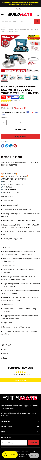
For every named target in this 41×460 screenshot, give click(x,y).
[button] (6, 101)
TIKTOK (32, 451)
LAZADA (17, 451)
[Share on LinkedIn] (11, 146)
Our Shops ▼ (20, 9)
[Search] (37, 21)
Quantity (4, 118)
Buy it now (20, 136)
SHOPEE (25, 451)
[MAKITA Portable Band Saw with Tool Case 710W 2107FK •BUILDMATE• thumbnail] (4, 77)
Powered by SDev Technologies (26, 455)
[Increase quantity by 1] (20, 122)
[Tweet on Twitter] (7, 146)
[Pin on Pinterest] (15, 146)
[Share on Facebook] (2, 146)
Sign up (33, 442)
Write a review (20, 380)
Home (3, 28)
